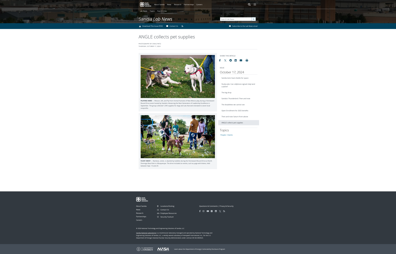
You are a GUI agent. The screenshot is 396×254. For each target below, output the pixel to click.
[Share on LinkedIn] (237, 60)
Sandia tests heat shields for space (235, 78)
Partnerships (189, 4)
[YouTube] (208, 211)
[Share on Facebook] (221, 60)
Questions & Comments (208, 206)
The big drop (226, 92)
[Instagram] (204, 211)
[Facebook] (200, 211)
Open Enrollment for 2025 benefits (235, 110)
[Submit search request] (254, 19)
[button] (247, 60)
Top (389, 251)
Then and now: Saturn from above (235, 116)
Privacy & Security (226, 206)
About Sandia (159, 4)
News (169, 4)
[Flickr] (212, 211)
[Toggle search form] (249, 4)
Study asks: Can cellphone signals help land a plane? (238, 85)
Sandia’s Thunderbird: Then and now (236, 98)
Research (177, 4)
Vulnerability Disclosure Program (213, 249)
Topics (152, 11)
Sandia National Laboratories (146, 233)
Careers (199, 4)
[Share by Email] (242, 60)
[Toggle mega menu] (254, 4)
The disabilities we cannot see (233, 104)
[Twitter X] (220, 211)
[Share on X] (226, 60)
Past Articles (162, 11)
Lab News (143, 11)
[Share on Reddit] (231, 60)
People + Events (226, 135)
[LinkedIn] (216, 211)
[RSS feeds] (183, 26)
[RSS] (224, 211)
